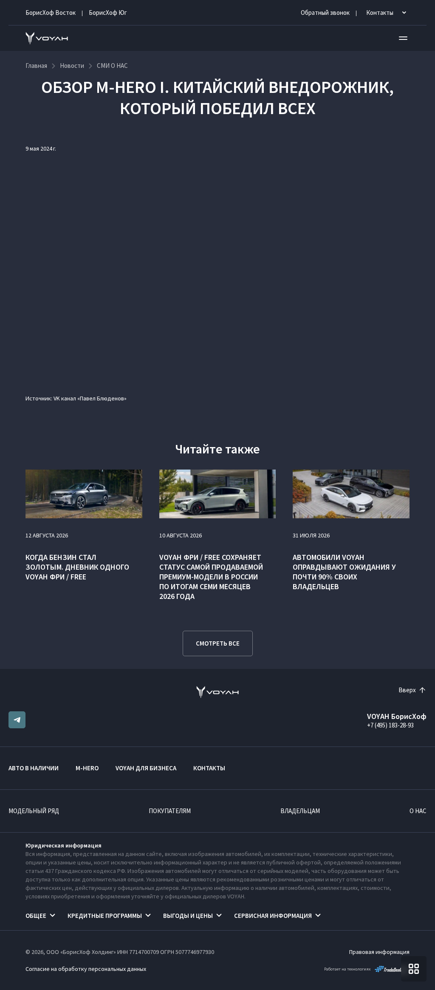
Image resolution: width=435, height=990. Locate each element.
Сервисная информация (273, 916)
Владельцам (300, 811)
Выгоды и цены (188, 916)
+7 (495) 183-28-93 (390, 725)
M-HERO (87, 768)
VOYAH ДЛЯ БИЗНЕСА (146, 768)
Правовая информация (379, 952)
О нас (418, 811)
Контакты (209, 768)
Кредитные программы (105, 916)
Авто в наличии (33, 768)
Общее (35, 916)
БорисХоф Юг (108, 12)
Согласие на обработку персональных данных (85, 969)
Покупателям (170, 811)
